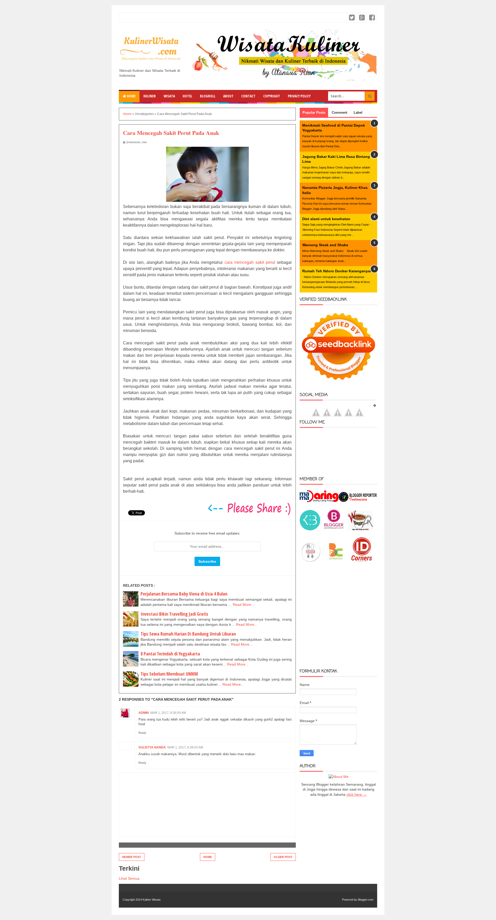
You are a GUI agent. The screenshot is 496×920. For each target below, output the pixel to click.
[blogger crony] (336, 560)
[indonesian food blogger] (310, 560)
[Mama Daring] (319, 501)
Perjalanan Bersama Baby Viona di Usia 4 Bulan (184, 594)
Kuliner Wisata (151, 899)
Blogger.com (365, 899)
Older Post (283, 857)
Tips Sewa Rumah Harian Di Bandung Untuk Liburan (188, 634)
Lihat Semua (129, 878)
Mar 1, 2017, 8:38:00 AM (185, 747)
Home (131, 96)
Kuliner (149, 96)
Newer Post (131, 857)
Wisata (169, 96)
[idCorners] (361, 560)
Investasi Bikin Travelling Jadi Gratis (174, 614)
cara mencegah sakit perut (249, 262)
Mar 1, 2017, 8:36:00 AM (168, 713)
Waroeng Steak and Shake (325, 245)
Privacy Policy (299, 96)
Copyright (271, 96)
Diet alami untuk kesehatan (326, 219)
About (228, 96)
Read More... (243, 604)
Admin (143, 713)
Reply (142, 732)
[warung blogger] (360, 529)
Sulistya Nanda (152, 747)
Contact (248, 96)
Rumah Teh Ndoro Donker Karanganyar (336, 271)
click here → (356, 794)
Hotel (187, 96)
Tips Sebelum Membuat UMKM (169, 674)
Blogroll (207, 96)
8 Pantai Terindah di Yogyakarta (170, 654)
